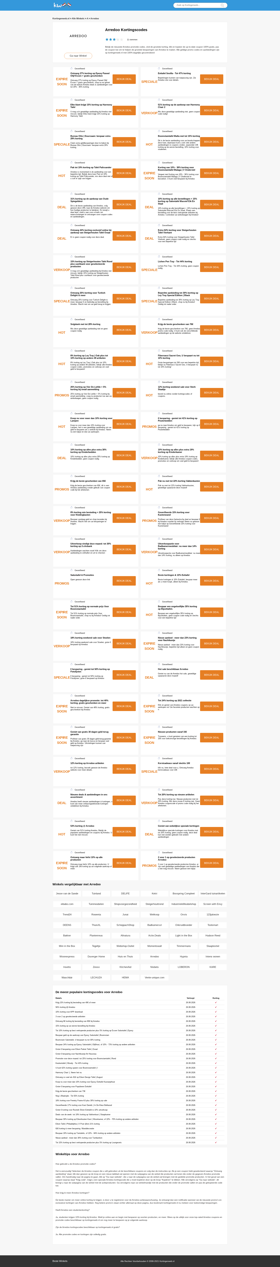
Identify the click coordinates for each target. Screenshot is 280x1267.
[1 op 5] (107, 40)
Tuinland (96, 893)
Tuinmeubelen (96, 904)
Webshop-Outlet (125, 946)
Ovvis (184, 914)
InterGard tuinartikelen (213, 893)
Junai (125, 914)
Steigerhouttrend (154, 904)
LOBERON (184, 967)
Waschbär (67, 977)
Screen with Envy (212, 904)
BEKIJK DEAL (124, 79)
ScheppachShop (125, 925)
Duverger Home (96, 956)
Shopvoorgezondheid (125, 904)
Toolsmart (213, 925)
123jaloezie (213, 914)
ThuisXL (96, 925)
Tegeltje (96, 946)
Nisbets (154, 967)
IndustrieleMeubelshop (184, 904)
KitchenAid (125, 967)
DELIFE (125, 893)
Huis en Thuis (125, 956)
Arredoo (94, 18)
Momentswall (154, 946)
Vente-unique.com (154, 977)
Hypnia (184, 956)
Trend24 (67, 914)
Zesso (96, 967)
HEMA (125, 977)
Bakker (67, 935)
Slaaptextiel (212, 946)
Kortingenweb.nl (60, 18)
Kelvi (154, 893)
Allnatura (125, 935)
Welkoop (154, 914)
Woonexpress (67, 956)
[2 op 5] (108, 40)
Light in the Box (183, 935)
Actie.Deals (154, 935)
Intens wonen (213, 956)
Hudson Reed (212, 935)
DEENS (67, 925)
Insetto (67, 967)
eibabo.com (67, 904)
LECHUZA (96, 977)
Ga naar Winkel (78, 55)
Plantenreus (96, 935)
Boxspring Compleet (184, 893)
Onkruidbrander (183, 925)
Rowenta (96, 914)
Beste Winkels (59, 1261)
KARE (213, 967)
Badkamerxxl (154, 925)
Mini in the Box (67, 946)
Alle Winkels (78, 18)
